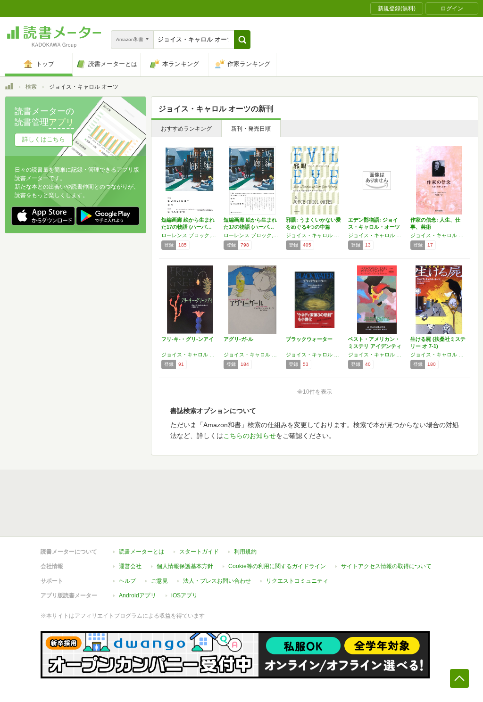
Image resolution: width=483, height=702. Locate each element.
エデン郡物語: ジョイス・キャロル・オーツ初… (374, 227)
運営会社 (130, 566)
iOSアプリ (184, 595)
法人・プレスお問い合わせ (217, 581)
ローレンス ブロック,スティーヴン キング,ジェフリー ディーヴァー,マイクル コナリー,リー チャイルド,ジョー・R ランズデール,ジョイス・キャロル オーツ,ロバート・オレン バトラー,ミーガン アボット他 (252, 235)
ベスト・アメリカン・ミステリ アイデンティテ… (374, 346)
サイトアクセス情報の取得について (386, 566)
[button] (242, 39)
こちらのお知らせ (249, 435)
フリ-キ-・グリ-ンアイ (187, 339)
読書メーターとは (141, 551)
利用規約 (245, 551)
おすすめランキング (186, 128)
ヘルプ (127, 581)
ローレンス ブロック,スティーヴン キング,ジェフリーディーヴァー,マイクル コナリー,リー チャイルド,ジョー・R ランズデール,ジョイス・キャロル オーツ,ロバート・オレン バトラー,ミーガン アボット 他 (190, 235)
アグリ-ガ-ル (238, 339)
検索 (31, 86)
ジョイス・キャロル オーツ (314, 235)
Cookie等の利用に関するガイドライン (277, 566)
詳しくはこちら (43, 139)
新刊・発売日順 (251, 128)
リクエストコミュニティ (297, 581)
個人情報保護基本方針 (185, 566)
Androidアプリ (137, 595)
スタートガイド (199, 551)
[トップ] (9, 87)
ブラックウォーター (309, 339)
